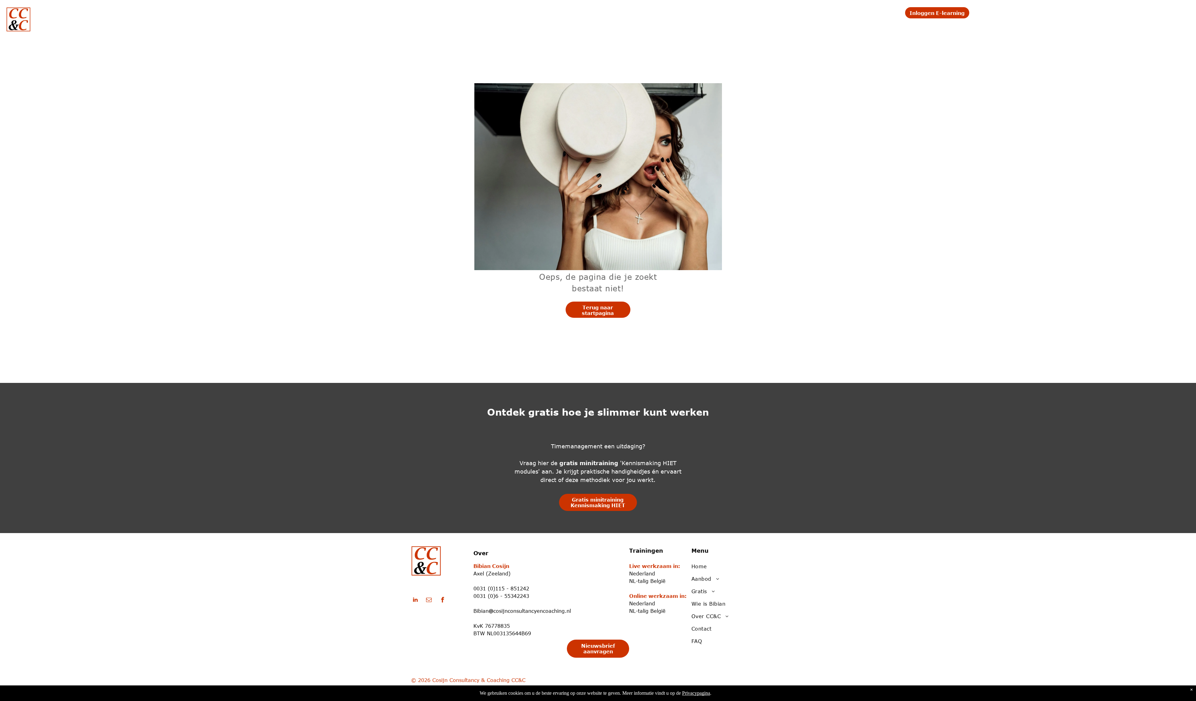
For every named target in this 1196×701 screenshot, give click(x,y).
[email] (429, 600)
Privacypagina (696, 693)
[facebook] (443, 600)
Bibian (481, 611)
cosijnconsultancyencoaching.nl (532, 611)
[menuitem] (643, 14)
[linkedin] (415, 600)
